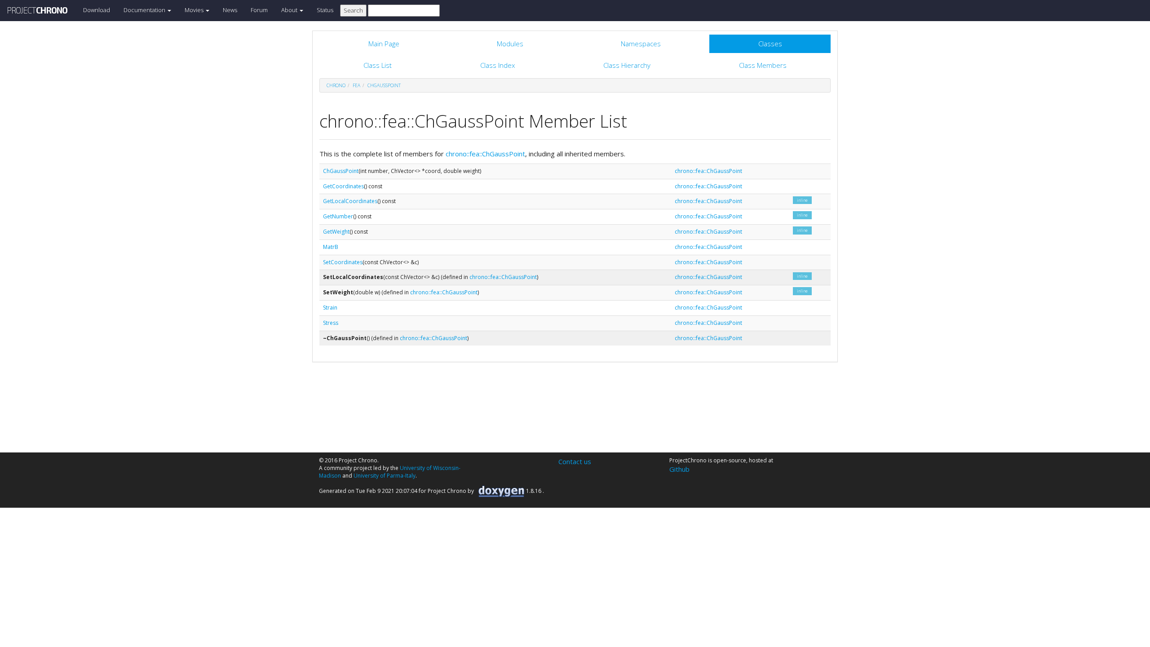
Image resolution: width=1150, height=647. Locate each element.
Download (96, 10)
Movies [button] (195, 10)
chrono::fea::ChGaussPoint (485, 153)
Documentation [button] (145, 10)
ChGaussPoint (384, 85)
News (230, 10)
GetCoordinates (343, 186)
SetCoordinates (343, 262)
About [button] (290, 10)
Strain (330, 307)
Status (325, 10)
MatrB (330, 247)
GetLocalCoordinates (350, 201)
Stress (330, 323)
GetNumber (338, 216)
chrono (336, 85)
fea (356, 85)
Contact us (574, 461)
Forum (259, 10)
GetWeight (336, 231)
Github (679, 469)
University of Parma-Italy (385, 475)
